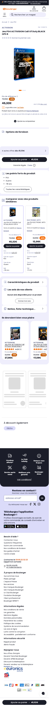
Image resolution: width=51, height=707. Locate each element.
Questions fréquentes (13, 543)
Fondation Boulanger (12, 595)
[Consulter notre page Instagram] (39, 505)
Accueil (4, 22)
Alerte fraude (9, 644)
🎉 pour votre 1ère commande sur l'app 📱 (24, 2)
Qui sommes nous (11, 576)
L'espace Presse (10, 581)
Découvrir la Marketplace (14, 661)
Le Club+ (20, 107)
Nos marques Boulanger (13, 587)
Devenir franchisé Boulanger (15, 656)
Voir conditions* (24, 479)
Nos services (9, 584)
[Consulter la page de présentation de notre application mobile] (9, 526)
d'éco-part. (43, 104)
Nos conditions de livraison (15, 548)
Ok (42, 498)
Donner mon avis (24, 301)
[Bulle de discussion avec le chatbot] (43, 693)
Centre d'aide (9, 554)
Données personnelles (13, 618)
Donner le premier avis (21, 38)
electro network (32, 111)
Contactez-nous (11, 540)
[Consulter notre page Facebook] (30, 505)
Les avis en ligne (10, 629)
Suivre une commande (13, 545)
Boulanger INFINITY (11, 601)
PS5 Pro (10, 428)
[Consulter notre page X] (34, 505)
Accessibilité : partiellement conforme (19, 634)
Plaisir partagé (9, 579)
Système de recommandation (16, 626)
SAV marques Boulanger (14, 590)
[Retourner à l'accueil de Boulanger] (10, 9)
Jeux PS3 (13, 22)
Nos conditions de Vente (14, 609)
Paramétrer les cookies (13, 620)
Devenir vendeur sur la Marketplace (18, 664)
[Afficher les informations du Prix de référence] (17, 96)
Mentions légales (11, 615)
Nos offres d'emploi (12, 653)
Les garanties (9, 612)
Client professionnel (12, 598)
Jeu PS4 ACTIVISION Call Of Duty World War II (14, 345)
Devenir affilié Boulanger (14, 659)
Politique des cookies (12, 623)
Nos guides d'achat (12, 551)
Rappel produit (10, 642)
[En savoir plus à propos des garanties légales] (34, 165)
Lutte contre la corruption (14, 632)
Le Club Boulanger (11, 592)
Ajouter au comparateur (26, 121)
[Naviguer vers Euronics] (24, 668)
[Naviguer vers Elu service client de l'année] (24, 675)
